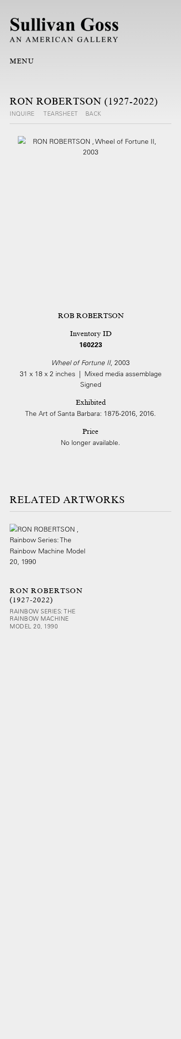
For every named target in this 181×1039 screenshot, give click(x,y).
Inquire (23, 113)
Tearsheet (60, 113)
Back (93, 113)
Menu (22, 61)
